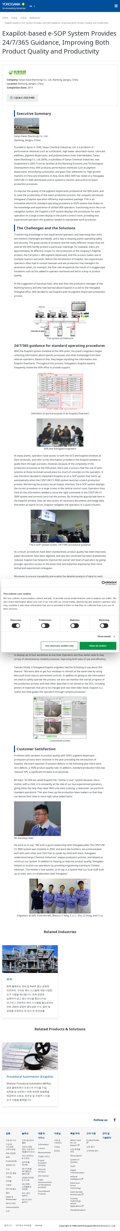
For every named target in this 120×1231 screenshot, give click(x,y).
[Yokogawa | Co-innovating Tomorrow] (14, 5)
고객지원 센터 (92, 1150)
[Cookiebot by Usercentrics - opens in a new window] (104, 583)
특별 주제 (75, 1133)
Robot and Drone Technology (75, 1185)
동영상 (57, 1150)
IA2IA (72, 1166)
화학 (9, 979)
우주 (8, 1211)
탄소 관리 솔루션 (26, 1194)
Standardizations (78, 1210)
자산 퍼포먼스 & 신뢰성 (28, 1156)
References (35, 17)
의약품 (9, 1181)
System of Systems (74, 1160)
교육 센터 (90, 1146)
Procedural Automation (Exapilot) (30, 1077)
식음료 (9, 1185)
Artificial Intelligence (75, 1177)
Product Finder (92, 1140)
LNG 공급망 (11, 1153)
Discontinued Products (44, 1192)
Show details (104, 636)
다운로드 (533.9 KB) (24, 97)
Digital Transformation (77, 1171)
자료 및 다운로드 (58, 1141)
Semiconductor (12, 1207)
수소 (8, 1169)
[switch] (45, 625)
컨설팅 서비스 (44, 1156)
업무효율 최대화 (26, 1163)
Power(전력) (11, 1161)
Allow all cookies (98, 645)
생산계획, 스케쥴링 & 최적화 (26, 1186)
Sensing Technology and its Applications (75, 1202)
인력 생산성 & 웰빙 (28, 1141)
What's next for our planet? (75, 1142)
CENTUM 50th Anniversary (76, 1193)
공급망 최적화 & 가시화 (28, 1178)
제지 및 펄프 (11, 1188)
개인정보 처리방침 (23, 1225)
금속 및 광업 (11, 1173)
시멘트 (9, 1177)
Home (5, 17)
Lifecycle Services (42, 1170)
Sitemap (38, 1225)
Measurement (44, 1152)
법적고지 (8, 1225)
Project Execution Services (42, 1163)
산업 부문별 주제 (75, 1150)
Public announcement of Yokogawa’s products (45, 1183)
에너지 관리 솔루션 (27, 1200)
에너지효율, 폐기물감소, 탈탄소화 (27, 1171)
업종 (8, 1133)
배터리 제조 (11, 1203)
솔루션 (25, 1133)
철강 (8, 1192)
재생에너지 (10, 1165)
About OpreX (76, 1155)
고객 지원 (91, 1133)
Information (43, 1144)
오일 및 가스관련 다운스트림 (10, 1146)
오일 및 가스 (11, 1140)
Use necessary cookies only (59, 645)
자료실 (14, 17)
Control (41, 1148)
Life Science (43, 1175)
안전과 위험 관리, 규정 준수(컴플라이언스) (28, 1149)
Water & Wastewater (11, 1198)
